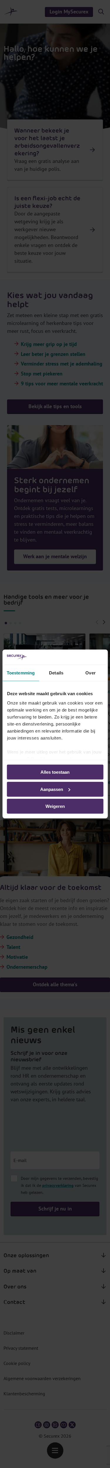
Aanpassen (51, 789)
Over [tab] (90, 672)
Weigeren (55, 806)
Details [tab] (56, 672)
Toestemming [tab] (21, 672)
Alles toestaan (55, 772)
